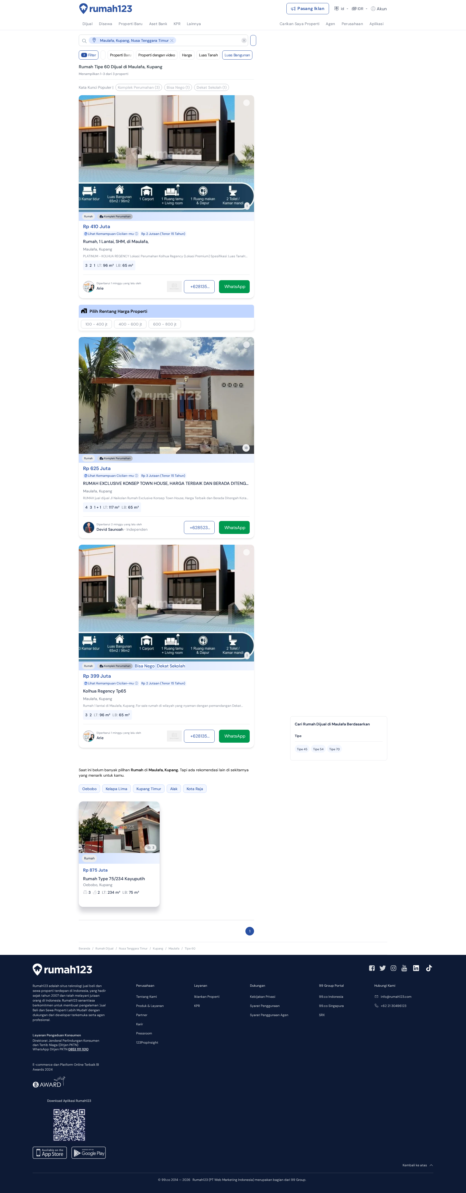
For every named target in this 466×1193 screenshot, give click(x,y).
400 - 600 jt (130, 324)
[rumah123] (62, 970)
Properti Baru (120, 55)
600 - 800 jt (164, 324)
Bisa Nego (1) (178, 87)
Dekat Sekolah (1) (212, 87)
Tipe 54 (318, 749)
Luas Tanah (208, 55)
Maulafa (174, 948)
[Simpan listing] (246, 103)
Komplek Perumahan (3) (139, 87)
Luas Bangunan (237, 55)
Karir (139, 1024)
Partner (141, 1015)
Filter (89, 55)
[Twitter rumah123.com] (382, 968)
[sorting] (103, 55)
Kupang (158, 948)
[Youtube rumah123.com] (404, 968)
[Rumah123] (105, 8)
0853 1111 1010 (78, 1049)
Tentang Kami (146, 997)
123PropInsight (147, 1042)
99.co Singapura (331, 1006)
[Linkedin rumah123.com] (416, 968)
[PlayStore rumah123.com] (88, 1153)
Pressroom (144, 1033)
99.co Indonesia (331, 997)
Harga (187, 55)
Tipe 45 (302, 749)
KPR (197, 1006)
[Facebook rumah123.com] (372, 968)
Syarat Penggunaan (265, 1006)
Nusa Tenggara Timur (133, 948)
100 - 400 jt (96, 324)
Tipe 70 (334, 749)
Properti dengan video (156, 55)
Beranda (84, 948)
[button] (159, 40)
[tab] (339, 736)
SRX (322, 1015)
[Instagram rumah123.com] (393, 968)
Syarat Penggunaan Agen (269, 1015)
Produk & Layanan (150, 1006)
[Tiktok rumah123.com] (429, 968)
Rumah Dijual (104, 948)
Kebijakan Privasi (262, 997)
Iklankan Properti (207, 997)
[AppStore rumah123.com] (50, 1153)
